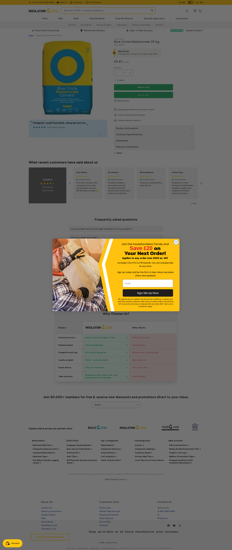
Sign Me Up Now (148, 293)
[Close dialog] (176, 242)
